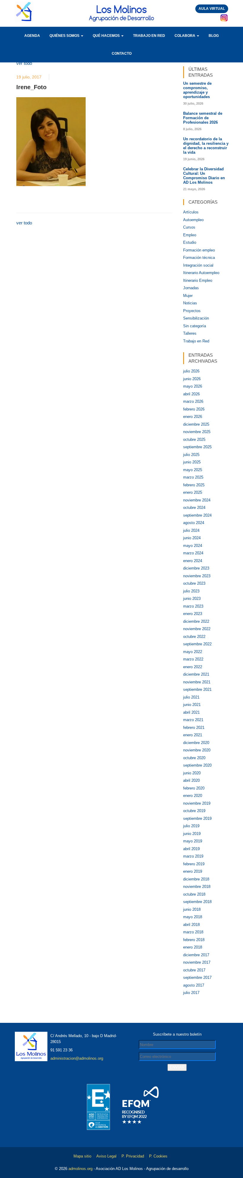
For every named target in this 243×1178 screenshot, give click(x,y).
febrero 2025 (193, 485)
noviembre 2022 (196, 629)
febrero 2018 (193, 940)
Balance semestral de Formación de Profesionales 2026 (202, 118)
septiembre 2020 (197, 765)
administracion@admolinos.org (76, 1058)
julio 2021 (191, 697)
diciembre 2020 (196, 742)
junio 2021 (192, 704)
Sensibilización (196, 318)
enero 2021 (192, 735)
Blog (214, 36)
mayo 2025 (192, 470)
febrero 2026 (193, 409)
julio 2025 (191, 454)
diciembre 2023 (196, 568)
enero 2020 (192, 795)
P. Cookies (158, 1156)
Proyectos (192, 311)
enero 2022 (192, 667)
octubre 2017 (194, 970)
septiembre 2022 (197, 644)
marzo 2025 (193, 477)
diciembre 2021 (196, 674)
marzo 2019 (193, 856)
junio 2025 (192, 462)
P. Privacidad (133, 1156)
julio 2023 (191, 591)
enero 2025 (192, 492)
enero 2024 (192, 561)
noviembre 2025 (196, 432)
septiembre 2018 (197, 901)
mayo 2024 (192, 545)
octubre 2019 (194, 811)
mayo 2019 (192, 841)
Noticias (190, 303)
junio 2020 (192, 773)
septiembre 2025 (197, 447)
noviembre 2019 (196, 803)
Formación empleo (199, 250)
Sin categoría (194, 326)
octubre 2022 (194, 636)
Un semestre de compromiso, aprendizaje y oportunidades (197, 90)
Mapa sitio (82, 1156)
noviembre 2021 (196, 682)
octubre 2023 (194, 583)
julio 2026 (191, 371)
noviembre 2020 (196, 750)
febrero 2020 (193, 788)
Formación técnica (199, 257)
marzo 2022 (193, 659)
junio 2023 (192, 598)
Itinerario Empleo (197, 280)
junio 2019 (192, 833)
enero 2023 (192, 613)
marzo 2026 (193, 401)
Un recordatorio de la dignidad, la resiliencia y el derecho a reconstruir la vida (205, 146)
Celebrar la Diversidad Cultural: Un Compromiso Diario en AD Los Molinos (204, 176)
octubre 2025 (194, 439)
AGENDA (32, 36)
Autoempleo (193, 220)
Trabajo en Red (196, 341)
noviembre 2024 (196, 500)
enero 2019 (192, 871)
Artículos (191, 212)
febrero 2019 (193, 864)
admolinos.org (80, 1168)
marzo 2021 (193, 720)
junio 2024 (192, 538)
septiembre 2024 (197, 515)
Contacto (122, 53)
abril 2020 (191, 780)
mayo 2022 (192, 651)
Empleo (189, 235)
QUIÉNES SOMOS (64, 36)
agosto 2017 (193, 985)
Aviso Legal (106, 1156)
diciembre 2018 (196, 879)
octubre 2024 (194, 507)
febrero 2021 (193, 727)
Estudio (189, 242)
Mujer (188, 295)
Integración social (198, 265)
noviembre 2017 (196, 962)
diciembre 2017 (196, 955)
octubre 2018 (194, 894)
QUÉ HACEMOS (107, 36)
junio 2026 (192, 379)
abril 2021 (191, 712)
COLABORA (185, 36)
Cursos (189, 227)
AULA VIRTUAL (212, 9)
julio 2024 (191, 530)
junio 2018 (192, 909)
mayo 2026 (192, 386)
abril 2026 (191, 394)
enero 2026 (192, 416)
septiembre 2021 (197, 689)
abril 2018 (191, 924)
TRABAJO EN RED (149, 36)
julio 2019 (191, 826)
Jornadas (191, 288)
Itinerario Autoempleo (201, 272)
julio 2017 (191, 992)
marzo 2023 (193, 606)
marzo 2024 (193, 553)
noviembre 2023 (196, 576)
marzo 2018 (193, 932)
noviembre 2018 (196, 886)
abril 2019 (191, 849)
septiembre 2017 (197, 977)
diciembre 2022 (196, 621)
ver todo (24, 63)
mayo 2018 (192, 917)
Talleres (189, 333)
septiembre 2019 (197, 818)
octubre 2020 (194, 758)
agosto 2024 (193, 522)
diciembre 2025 (196, 424)
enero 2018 (192, 947)
